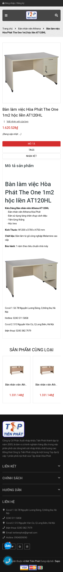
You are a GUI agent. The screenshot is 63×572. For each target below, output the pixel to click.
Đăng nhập (10, 3)
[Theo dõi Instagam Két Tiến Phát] (27, 546)
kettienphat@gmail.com (25, 532)
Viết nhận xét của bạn (17, 121)
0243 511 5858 (20, 318)
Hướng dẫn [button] (12, 490)
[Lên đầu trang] (52, 565)
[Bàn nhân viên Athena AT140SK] (16, 370)
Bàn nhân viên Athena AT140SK (23, 384)
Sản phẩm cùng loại (32, 349)
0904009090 (20, 537)
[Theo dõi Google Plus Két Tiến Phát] (20, 546)
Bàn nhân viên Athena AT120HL (32, 208)
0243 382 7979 (23, 330)
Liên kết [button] (9, 466)
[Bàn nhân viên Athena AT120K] (46, 370)
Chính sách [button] (12, 478)
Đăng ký (20, 3)
